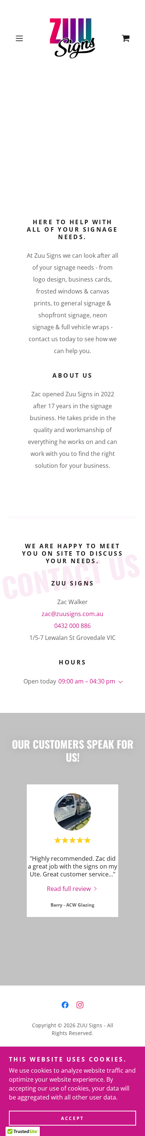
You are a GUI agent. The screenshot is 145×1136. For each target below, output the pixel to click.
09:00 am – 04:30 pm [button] (86, 681)
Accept (72, 1118)
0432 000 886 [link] (72, 626)
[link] (72, 38)
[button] (21, 38)
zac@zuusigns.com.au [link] (72, 614)
